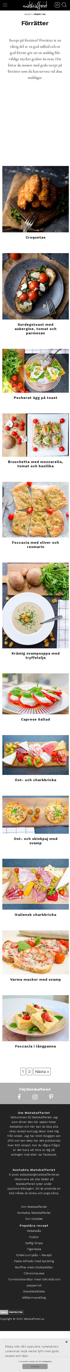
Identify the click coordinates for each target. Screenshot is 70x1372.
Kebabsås (34, 1227)
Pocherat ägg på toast (36, 398)
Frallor (34, 1232)
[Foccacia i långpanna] (35, 1018)
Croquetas (36, 237)
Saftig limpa (34, 1237)
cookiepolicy (47, 1361)
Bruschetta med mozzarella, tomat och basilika (35, 464)
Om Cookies (34, 1216)
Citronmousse (34, 1262)
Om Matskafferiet (34, 1206)
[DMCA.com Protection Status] (12, 1298)
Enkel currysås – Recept (34, 1247)
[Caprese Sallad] (35, 693)
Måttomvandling (34, 1283)
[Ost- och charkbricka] (35, 755)
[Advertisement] (35, 129)
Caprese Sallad (35, 719)
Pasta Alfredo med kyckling (34, 1252)
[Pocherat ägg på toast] (35, 371)
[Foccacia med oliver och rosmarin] (35, 510)
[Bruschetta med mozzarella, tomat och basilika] (35, 435)
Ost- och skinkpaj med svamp (36, 841)
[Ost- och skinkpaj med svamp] (35, 815)
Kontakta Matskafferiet (34, 1211)
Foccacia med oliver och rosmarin (35, 544)
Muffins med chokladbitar (34, 1257)
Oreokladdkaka (34, 1278)
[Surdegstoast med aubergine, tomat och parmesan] (35, 286)
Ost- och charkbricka (35, 780)
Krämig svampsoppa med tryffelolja (36, 655)
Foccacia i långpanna (35, 1046)
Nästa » (42, 1071)
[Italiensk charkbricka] (35, 884)
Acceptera (35, 1366)
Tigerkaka (34, 1242)
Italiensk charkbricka (35, 915)
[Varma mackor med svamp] (35, 952)
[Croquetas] (35, 199)
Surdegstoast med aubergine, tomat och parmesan (36, 328)
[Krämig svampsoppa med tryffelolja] (35, 606)
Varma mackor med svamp (35, 979)
